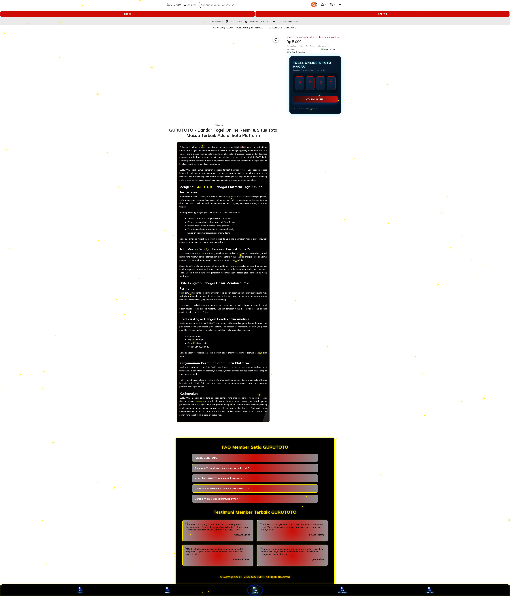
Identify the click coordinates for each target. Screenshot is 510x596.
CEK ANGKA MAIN (315, 99)
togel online (240, 147)
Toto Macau (200, 401)
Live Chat (430, 592)
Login (167, 592)
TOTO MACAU (257, 28)
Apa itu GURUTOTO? (206, 457)
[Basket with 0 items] (340, 5)
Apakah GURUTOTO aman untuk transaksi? (219, 478)
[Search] (313, 5)
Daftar (255, 592)
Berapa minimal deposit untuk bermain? (217, 498)
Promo (80, 592)
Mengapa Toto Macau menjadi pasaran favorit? (222, 468)
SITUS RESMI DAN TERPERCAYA (279, 28)
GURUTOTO (218, 28)
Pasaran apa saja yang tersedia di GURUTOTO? (222, 488)
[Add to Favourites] (276, 39)
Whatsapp (342, 592)
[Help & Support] (323, 5)
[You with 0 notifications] (332, 5)
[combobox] (254, 5)
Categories (191, 5)
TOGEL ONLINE (242, 28)
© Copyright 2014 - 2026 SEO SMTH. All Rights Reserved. (255, 576)
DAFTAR (382, 14)
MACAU (229, 28)
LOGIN (127, 14)
